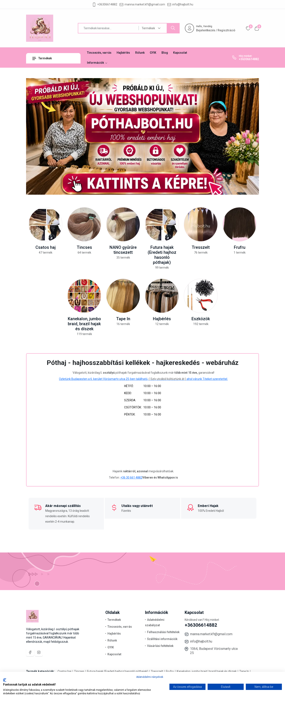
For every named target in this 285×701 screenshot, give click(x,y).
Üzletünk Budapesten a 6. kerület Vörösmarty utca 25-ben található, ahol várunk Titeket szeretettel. (143, 379)
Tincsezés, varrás (99, 52)
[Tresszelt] (201, 224)
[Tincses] (84, 224)
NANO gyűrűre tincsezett (123, 250)
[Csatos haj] (45, 224)
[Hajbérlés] (162, 296)
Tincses (84, 247)
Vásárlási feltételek (160, 646)
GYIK (153, 52)
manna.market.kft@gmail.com (145, 4)
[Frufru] (239, 224)
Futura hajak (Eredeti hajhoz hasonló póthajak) (162, 255)
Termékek (45, 58)
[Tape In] (123, 296)
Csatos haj (45, 247)
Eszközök (201, 318)
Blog (164, 52)
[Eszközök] (201, 296)
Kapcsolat (180, 52)
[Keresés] (173, 28)
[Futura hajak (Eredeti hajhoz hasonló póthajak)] (162, 224)
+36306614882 (107, 4)
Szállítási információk (162, 639)
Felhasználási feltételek (163, 632)
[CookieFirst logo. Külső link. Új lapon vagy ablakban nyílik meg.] (4, 680)
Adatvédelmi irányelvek (149, 677)
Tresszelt (201, 247)
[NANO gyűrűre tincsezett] (123, 224)
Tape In (123, 318)
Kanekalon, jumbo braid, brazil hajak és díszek (84, 323)
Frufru (239, 247)
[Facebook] (30, 652)
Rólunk (140, 52)
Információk (96, 62)
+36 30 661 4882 (131, 477)
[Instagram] (39, 652)
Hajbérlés (123, 52)
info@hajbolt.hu (182, 4)
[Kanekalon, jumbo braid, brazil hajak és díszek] (84, 296)
